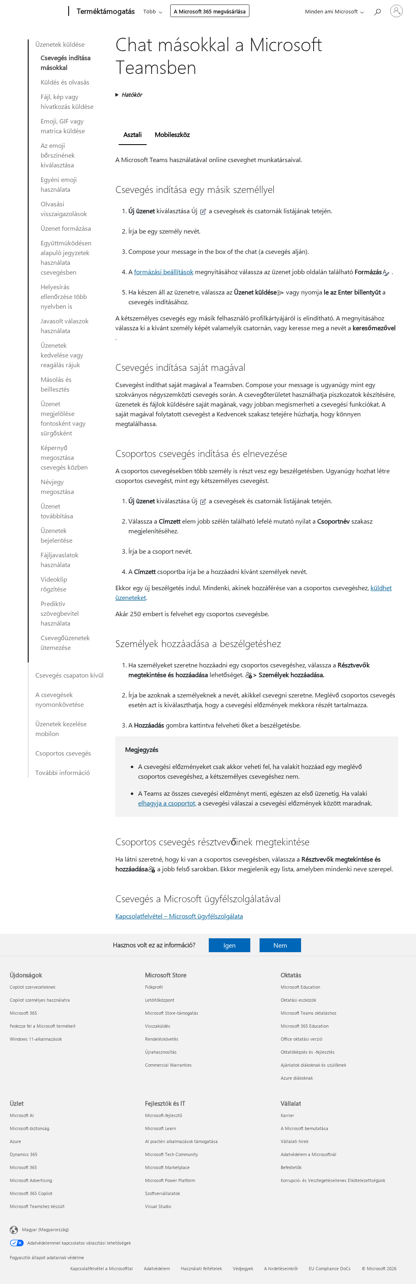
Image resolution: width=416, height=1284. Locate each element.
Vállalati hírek (294, 1141)
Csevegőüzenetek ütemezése (65, 642)
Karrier (287, 1115)
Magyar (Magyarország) (45, 1229)
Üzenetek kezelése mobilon (61, 728)
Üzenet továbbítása (57, 511)
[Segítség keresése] (377, 10)
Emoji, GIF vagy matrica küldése (63, 126)
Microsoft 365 (23, 1013)
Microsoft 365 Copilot (31, 1193)
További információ (62, 772)
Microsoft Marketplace (167, 1167)
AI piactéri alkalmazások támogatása (181, 1141)
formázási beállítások (163, 271)
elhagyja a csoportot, (167, 803)
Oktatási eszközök (298, 1000)
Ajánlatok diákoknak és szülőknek (313, 1065)
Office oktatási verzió (301, 1039)
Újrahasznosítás (161, 1052)
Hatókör (131, 94)
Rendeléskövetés (161, 1039)
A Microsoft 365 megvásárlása (210, 11)
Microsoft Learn (160, 1128)
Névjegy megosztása (57, 486)
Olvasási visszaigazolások (64, 208)
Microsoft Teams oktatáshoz (308, 1013)
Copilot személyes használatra (40, 1000)
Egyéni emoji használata (59, 184)
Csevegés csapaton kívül (69, 675)
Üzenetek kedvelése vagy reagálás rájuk (62, 355)
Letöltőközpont (159, 1000)
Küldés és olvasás (65, 82)
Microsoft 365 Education (305, 1026)
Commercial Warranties (168, 1065)
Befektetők (291, 1167)
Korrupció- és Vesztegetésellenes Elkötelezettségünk (333, 1180)
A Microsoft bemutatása (304, 1128)
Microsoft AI (22, 1115)
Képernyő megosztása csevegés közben (64, 457)
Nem (280, 945)
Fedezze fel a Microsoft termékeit (43, 1026)
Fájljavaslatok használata (59, 559)
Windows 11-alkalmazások (36, 1039)
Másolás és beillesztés (56, 384)
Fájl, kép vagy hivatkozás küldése (67, 101)
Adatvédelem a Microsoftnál (308, 1154)
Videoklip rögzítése (54, 584)
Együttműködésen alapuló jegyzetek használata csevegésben (66, 257)
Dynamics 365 (23, 1154)
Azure (15, 1141)
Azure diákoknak (297, 1078)
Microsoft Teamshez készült (37, 1206)
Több (149, 11)
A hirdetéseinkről (281, 1268)
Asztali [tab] (133, 134)
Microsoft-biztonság (29, 1128)
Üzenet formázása (66, 228)
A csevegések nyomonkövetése (59, 699)
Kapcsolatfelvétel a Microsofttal (101, 1268)
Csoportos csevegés (63, 753)
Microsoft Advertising (31, 1180)
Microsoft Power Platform (170, 1180)
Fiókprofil (154, 987)
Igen (229, 945)
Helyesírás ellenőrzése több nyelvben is (64, 296)
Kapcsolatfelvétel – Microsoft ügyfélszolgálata (179, 916)
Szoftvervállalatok (162, 1193)
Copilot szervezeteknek (32, 987)
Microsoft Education (300, 987)
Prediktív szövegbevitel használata (60, 613)
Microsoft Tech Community (171, 1154)
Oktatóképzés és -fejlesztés (308, 1052)
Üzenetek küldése (59, 44)
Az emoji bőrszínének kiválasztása (58, 155)
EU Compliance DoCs (330, 1268)
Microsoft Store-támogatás (171, 1013)
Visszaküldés (157, 1026)
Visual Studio (158, 1206)
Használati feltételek (201, 1268)
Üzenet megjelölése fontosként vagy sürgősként (63, 418)
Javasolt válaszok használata (65, 325)
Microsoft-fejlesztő (163, 1115)
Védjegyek (243, 1268)
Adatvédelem (157, 1268)
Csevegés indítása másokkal (66, 62)
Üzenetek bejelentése (56, 535)
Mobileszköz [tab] (172, 134)
